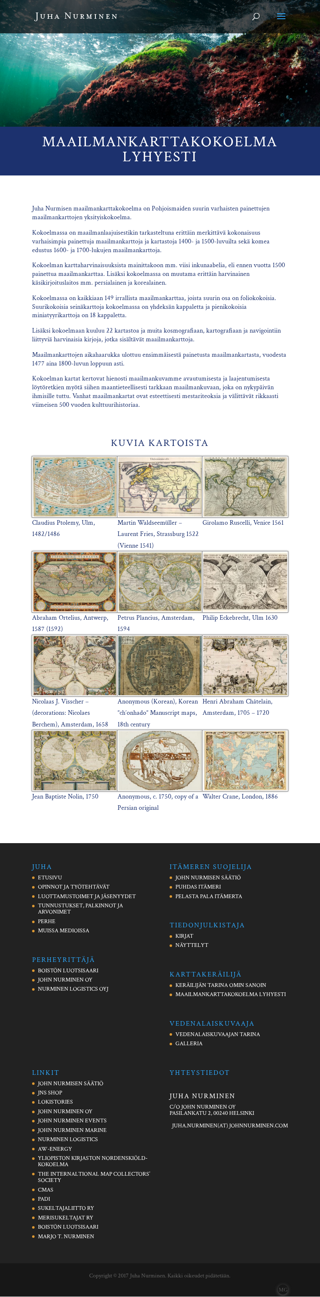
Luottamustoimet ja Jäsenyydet (87, 896)
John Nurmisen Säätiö (70, 1083)
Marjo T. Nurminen (66, 1236)
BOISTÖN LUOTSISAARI (68, 970)
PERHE (46, 921)
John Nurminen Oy (65, 1111)
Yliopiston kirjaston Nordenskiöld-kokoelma (93, 1161)
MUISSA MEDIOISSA (63, 930)
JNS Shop (50, 1093)
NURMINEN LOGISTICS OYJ (73, 989)
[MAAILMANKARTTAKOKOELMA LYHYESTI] (75, 515)
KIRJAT (184, 936)
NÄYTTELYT (191, 945)
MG (283, 1290)
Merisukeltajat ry (65, 1218)
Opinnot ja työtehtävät (74, 887)
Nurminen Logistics (68, 1139)
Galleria (188, 1043)
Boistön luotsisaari (68, 1227)
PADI (44, 1199)
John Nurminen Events (72, 1120)
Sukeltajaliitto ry (66, 1208)
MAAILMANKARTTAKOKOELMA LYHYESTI (230, 994)
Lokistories (55, 1102)
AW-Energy (55, 1149)
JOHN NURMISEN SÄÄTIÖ (208, 877)
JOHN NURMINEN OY (65, 980)
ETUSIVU (50, 877)
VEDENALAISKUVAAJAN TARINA (217, 1034)
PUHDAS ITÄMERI (198, 887)
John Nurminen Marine (72, 1130)
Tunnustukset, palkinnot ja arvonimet (80, 909)
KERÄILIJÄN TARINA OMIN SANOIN (220, 985)
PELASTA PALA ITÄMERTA (208, 896)
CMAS (45, 1190)
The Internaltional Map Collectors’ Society (94, 1177)
